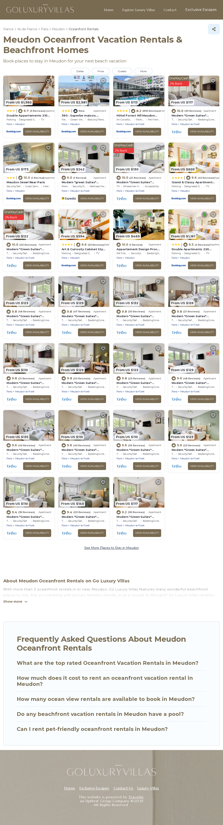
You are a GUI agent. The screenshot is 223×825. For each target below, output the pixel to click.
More (143, 71)
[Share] (214, 29)
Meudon (20, 124)
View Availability (37, 131)
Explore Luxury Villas (138, 10)
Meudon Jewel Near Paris (26, 182)
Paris (9, 124)
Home (109, 10)
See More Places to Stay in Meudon (111, 548)
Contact (170, 10)
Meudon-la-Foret (134, 124)
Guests (122, 71)
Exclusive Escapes (200, 10)
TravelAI (135, 797)
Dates (80, 71)
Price (101, 71)
